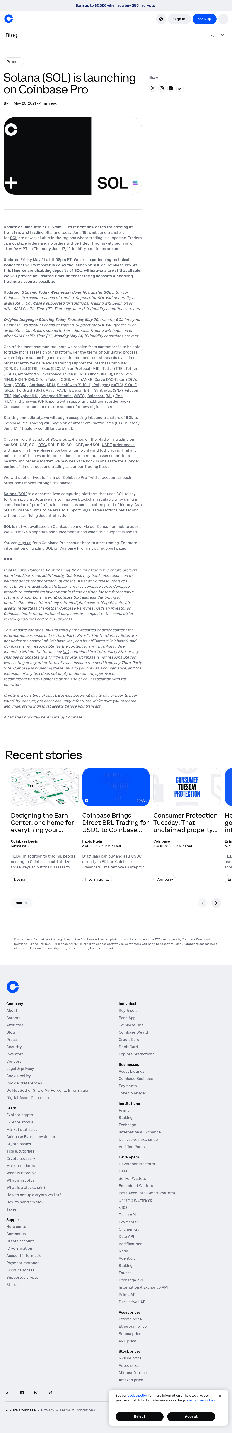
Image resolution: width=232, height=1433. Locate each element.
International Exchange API (143, 1287)
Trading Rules (97, 466)
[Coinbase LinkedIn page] (22, 1393)
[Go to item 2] (26, 903)
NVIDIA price (130, 1358)
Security (14, 1047)
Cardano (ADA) (42, 385)
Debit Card (128, 1047)
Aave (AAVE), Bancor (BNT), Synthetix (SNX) (84, 390)
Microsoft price (133, 1372)
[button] (223, 19)
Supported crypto (22, 1277)
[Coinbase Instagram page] (36, 1393)
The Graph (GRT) (29, 390)
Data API (126, 1236)
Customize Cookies (201, 1400)
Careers (13, 1017)
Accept (191, 1416)
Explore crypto (19, 1115)
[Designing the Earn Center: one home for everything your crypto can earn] (45, 828)
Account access (20, 1270)
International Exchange (140, 1132)
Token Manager (132, 1093)
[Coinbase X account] (7, 1393)
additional (98, 401)
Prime (124, 1110)
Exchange (127, 1125)
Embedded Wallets (136, 1185)
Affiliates (14, 1025)
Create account (20, 1241)
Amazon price (131, 1380)
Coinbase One (131, 1025)
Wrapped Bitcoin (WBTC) (63, 395)
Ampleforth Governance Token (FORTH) (53, 374)
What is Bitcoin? (21, 1173)
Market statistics (21, 1129)
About (11, 1010)
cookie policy (137, 1396)
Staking (126, 1117)
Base (123, 1171)
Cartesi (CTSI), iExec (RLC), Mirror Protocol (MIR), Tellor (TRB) (69, 368)
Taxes (11, 1209)
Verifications (130, 1243)
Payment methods (22, 1263)
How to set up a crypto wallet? (33, 1194)
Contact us (16, 1233)
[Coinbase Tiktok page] (51, 1393)
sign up (24, 543)
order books (119, 401)
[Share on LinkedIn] (170, 88)
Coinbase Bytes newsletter (31, 1136)
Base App (127, 1017)
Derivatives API (133, 1302)
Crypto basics (18, 1144)
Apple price (129, 1365)
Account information (25, 1255)
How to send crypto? (24, 1202)
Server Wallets (132, 1178)
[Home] (9, 19)
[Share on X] (152, 88)
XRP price (127, 1341)
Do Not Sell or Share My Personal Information (47, 1090)
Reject (139, 1416)
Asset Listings (132, 1071)
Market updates (20, 1165)
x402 (123, 1207)
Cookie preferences (24, 1083)
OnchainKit (129, 1229)
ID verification (19, 1248)
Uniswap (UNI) (34, 401)
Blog (10, 1032)
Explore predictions (137, 1054)
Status (12, 1284)
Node (123, 1251)
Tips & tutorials (20, 1151)
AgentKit (127, 1258)
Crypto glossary (20, 1158)
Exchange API (131, 1280)
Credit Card (129, 1039)
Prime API (128, 1294)
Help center (17, 1226)
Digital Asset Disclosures (29, 1097)
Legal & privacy (20, 1068)
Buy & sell (128, 1010)
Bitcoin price (130, 1319)
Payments (128, 1086)
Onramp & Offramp (135, 1200)
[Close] (220, 1396)
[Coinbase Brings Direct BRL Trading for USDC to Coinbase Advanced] (116, 828)
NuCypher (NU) (26, 395)
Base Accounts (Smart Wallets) (147, 1193)
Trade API (127, 1214)
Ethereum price (133, 1326)
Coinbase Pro (75, 477)
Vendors (14, 1061)
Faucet (125, 1273)
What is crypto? (20, 1180)
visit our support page (105, 548)
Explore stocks (19, 1122)
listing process (124, 352)
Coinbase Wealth (134, 1032)
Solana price (130, 1333)
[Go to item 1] (19, 903)
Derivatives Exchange (138, 1139)
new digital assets (98, 406)
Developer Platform (137, 1164)
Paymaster (128, 1222)
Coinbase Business (136, 1078)
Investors (15, 1054)
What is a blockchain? (25, 1187)
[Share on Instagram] (161, 88)
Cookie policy (18, 1076)
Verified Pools (132, 1146)
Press (11, 1039)
